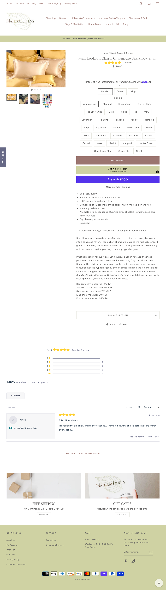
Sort (129, 407)
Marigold (127, 143)
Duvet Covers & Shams (121, 53)
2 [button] (35, 90)
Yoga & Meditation (74, 24)
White (149, 127)
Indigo (123, 111)
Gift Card (10, 555)
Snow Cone (132, 127)
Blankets (64, 18)
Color (118, 98)
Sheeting (51, 18)
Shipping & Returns (55, 545)
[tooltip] (157, 171)
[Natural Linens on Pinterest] (126, 561)
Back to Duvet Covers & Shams (85, 453)
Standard (105, 91)
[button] (118, 63)
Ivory (146, 111)
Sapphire (133, 135)
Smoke (116, 127)
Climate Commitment (16, 564)
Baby (125, 24)
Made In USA (112, 24)
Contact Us (51, 540)
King (133, 91)
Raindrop (149, 119)
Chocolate (123, 151)
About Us (10, 540)
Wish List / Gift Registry (50, 3)
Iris (135, 111)
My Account (12, 545)
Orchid (86, 143)
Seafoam (101, 127)
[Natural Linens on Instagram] (133, 561)
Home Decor (95, 24)
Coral (139, 151)
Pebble (134, 119)
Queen (120, 91)
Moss (99, 143)
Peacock (119, 119)
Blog (34, 3)
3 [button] (38, 90)
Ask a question (118, 315)
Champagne (124, 104)
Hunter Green (146, 143)
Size (118, 85)
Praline (148, 135)
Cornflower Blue (103, 151)
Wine (86, 135)
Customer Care (22, 3)
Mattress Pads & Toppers (112, 18)
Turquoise (101, 135)
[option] (83, 38)
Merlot (112, 143)
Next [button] (60, 65)
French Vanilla (94, 111)
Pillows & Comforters (83, 18)
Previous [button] (12, 65)
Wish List (10, 550)
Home (105, 53)
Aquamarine (89, 104)
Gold (111, 111)
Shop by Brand (70, 3)
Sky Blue (117, 135)
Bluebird (107, 104)
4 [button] (41, 90)
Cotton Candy (145, 104)
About (9, 3)
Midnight (103, 119)
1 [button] (32, 90)
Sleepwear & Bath (138, 18)
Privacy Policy (12, 559)
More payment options (118, 187)
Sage (86, 127)
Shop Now (43, 514)
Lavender (87, 119)
